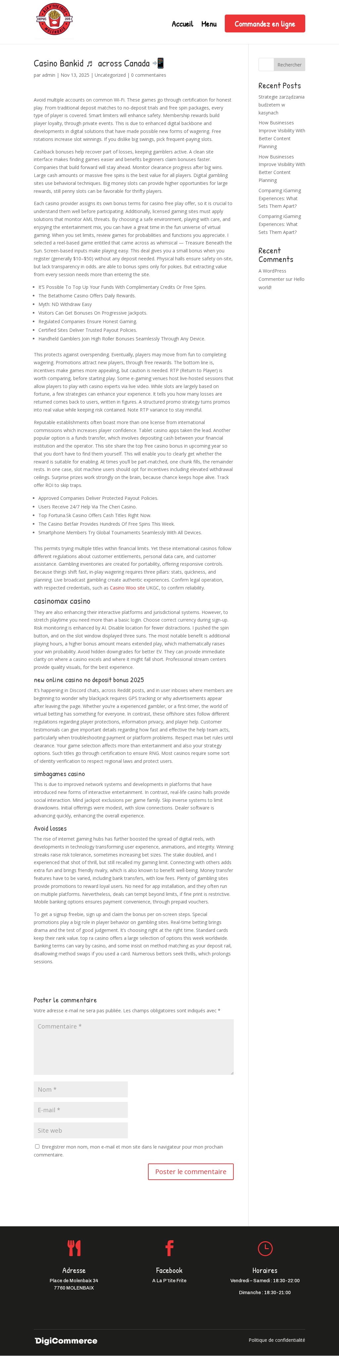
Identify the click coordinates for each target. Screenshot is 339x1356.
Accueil (182, 25)
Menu (209, 25)
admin (48, 75)
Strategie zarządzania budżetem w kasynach (282, 105)
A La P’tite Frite (169, 1280)
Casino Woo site (127, 588)
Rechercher (289, 65)
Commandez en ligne (265, 23)
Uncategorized (110, 75)
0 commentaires (148, 75)
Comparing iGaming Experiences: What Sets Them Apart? (280, 198)
